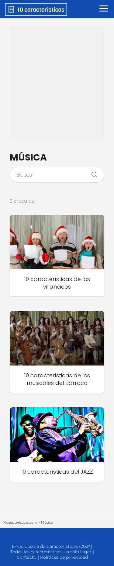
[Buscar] (92, 173)
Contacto (26, 557)
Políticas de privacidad (64, 557)
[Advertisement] (57, 83)
